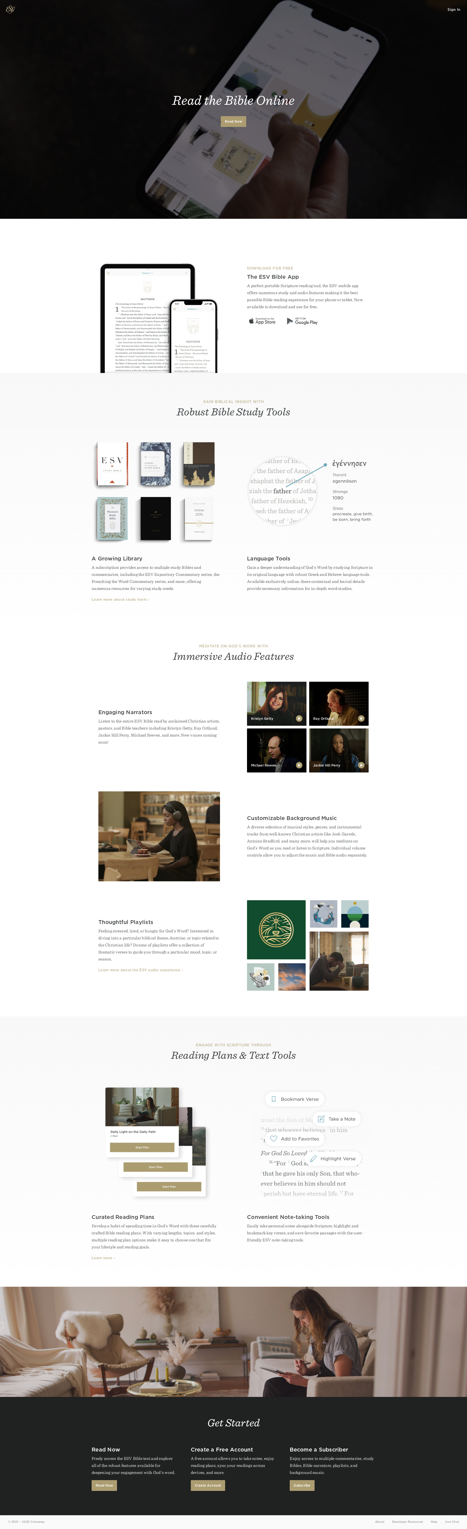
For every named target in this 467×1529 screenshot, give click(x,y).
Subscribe (302, 1485)
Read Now (233, 121)
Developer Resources (407, 1522)
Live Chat (452, 1522)
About (379, 1522)
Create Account (208, 1485)
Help (434, 1522)
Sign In (454, 10)
